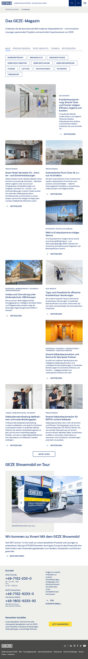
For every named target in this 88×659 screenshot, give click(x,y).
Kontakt (9, 570)
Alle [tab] (7, 48)
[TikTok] (80, 646)
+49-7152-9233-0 (19, 594)
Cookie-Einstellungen (70, 652)
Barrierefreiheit (15, 57)
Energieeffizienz (57, 57)
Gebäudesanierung (65, 63)
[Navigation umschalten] (85, 3)
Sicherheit (62, 69)
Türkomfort (13, 74)
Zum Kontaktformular (53, 602)
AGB (20, 652)
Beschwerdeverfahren (45, 652)
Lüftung (25, 69)
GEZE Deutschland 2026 (9, 652)
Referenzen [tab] (69, 48)
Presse (4, 654)
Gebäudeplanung (41, 63)
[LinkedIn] (70, 646)
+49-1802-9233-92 (20, 601)
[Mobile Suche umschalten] (72, 3)
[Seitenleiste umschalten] (78, 3)
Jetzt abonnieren (60, 624)
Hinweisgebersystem (30, 652)
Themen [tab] (55, 48)
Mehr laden (44, 454)
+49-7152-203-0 (18, 578)
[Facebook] (77, 646)
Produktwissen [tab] (21, 48)
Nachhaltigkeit (43, 69)
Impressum (11, 654)
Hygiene (11, 69)
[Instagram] (74, 646)
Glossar (81, 652)
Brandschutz (36, 57)
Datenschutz (58, 652)
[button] (64, 646)
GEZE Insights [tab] (41, 48)
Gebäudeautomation (17, 63)
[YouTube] (84, 646)
